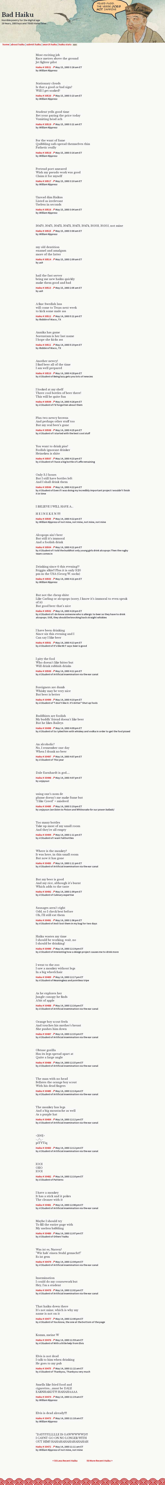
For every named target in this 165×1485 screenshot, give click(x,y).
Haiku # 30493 (43, 863)
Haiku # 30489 (43, 977)
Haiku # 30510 (43, 373)
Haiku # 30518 (43, 152)
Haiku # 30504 (43, 547)
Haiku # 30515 (43, 230)
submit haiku (33, 44)
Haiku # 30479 (43, 1261)
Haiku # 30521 (43, 67)
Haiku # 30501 (43, 642)
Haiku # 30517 (43, 181)
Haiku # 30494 (43, 834)
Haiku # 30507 (43, 458)
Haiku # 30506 (43, 487)
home (6, 44)
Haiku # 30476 (43, 1340)
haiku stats (68, 44)
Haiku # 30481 (43, 1204)
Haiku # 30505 (43, 518)
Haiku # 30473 (43, 1418)
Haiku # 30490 (43, 948)
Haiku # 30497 (43, 756)
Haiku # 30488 (43, 1005)
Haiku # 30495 (43, 806)
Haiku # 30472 (43, 1446)
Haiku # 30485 (43, 1091)
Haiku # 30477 (43, 1318)
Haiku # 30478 (43, 1290)
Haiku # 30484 (43, 1119)
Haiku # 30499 (43, 699)
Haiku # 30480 (43, 1233)
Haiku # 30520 (43, 95)
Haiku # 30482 (43, 1176)
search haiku (50, 44)
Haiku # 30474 (43, 1396)
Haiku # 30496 (43, 777)
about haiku (18, 44)
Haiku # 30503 (43, 578)
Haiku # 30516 (43, 209)
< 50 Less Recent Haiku (65, 1460)
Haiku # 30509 (43, 401)
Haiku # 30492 (43, 891)
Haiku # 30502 (43, 611)
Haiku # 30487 (43, 1034)
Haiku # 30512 (43, 316)
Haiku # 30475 (43, 1368)
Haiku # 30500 (43, 671)
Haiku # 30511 (43, 344)
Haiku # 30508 (43, 430)
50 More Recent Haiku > (100, 1460)
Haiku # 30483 (43, 1147)
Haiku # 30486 (43, 1062)
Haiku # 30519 (43, 124)
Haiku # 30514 (43, 259)
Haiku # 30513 (43, 287)
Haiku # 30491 (43, 920)
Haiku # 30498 (43, 728)
